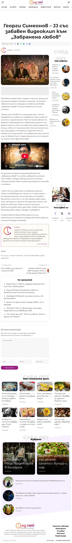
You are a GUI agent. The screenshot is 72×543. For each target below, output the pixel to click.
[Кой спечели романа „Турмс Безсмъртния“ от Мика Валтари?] (66, 83)
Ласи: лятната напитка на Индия (56, 95)
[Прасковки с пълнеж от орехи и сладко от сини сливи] (27, 412)
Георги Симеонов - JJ (17, 255)
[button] (3, 2)
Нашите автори (61, 526)
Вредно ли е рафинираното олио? (55, 121)
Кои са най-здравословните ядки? (62, 421)
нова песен (5, 258)
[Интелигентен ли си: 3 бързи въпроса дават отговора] (10, 386)
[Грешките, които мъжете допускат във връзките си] (8, 482)
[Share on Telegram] (26, 43)
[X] (62, 215)
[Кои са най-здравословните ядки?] (62, 412)
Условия (60, 531)
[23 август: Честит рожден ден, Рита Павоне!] (66, 110)
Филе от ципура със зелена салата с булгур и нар (53, 461)
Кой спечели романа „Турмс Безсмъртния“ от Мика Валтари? (55, 81)
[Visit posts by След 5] (4, 50)
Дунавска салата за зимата (28, 508)
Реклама (61, 533)
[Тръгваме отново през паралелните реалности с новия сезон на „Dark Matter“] (8, 495)
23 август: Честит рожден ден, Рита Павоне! (56, 108)
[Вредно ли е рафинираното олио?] (66, 123)
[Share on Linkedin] (23, 43)
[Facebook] (55, 215)
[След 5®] (36, 2)
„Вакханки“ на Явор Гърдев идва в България (19, 463)
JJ (37, 101)
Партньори (60, 536)
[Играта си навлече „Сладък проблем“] (66, 69)
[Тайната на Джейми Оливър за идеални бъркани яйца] (62, 386)
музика (41, 255)
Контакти (61, 529)
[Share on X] (18, 43)
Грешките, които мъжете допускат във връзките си (40, 481)
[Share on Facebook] (15, 43)
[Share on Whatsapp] (21, 43)
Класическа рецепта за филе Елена (27, 395)
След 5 (9, 50)
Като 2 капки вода (32, 255)
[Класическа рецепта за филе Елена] (27, 386)
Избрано (36, 439)
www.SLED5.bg (42, 244)
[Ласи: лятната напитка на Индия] (66, 96)
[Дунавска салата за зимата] (8, 509)
